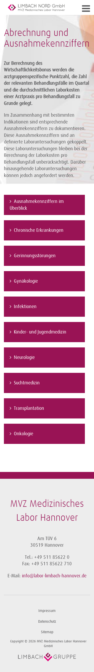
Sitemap (47, 632)
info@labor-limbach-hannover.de (54, 575)
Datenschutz (47, 621)
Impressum (47, 611)
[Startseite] (36, 7)
